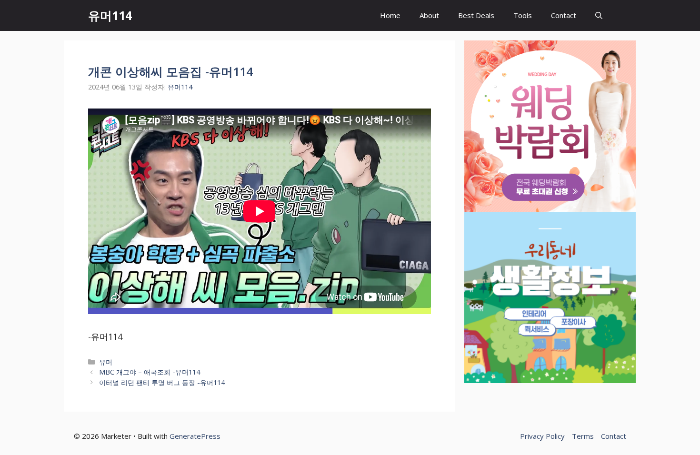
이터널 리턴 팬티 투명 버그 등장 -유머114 (162, 382)
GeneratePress (195, 436)
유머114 (110, 15)
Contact (563, 15)
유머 (105, 361)
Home (390, 15)
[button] (599, 15)
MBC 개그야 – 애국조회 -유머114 (149, 371)
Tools (522, 15)
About (429, 15)
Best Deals (476, 15)
